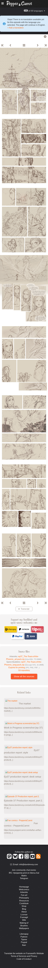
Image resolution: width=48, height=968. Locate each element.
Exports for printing (24, 667)
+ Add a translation (15, 28)
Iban (24, 945)
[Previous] (10, 45)
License (24, 915)
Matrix (24, 876)
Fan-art (24, 895)
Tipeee (24, 939)
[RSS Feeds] (38, 858)
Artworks (24, 892)
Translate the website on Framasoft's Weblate (24, 953)
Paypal (24, 942)
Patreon (24, 937)
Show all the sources (24, 676)
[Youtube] (33, 858)
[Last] (45, 45)
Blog (24, 909)
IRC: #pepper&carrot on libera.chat (24, 873)
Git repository (24, 670)
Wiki (24, 920)
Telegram (24, 878)
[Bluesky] (15, 858)
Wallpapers (24, 928)
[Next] (37, 45)
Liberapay (24, 934)
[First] (2, 45)
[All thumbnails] (24, 45)
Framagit (24, 917)
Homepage (24, 887)
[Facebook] (21, 858)
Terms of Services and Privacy (24, 956)
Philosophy (24, 898)
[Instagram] (27, 858)
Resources (24, 901)
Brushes (24, 926)
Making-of (24, 923)
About (24, 912)
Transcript (25, 609)
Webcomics (24, 889)
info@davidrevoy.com (28, 865)
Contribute (24, 903)
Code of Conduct (24, 959)
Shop (24, 906)
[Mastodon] (10, 858)
